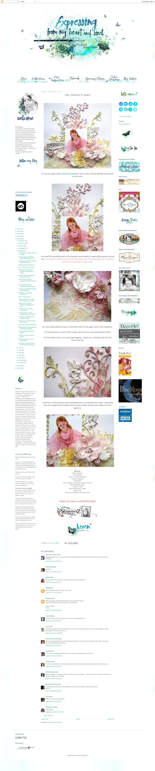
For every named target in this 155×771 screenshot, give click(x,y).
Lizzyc (47, 626)
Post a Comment (48, 715)
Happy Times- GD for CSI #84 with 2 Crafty (26, 321)
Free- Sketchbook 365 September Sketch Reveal (26, 285)
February (21, 360)
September (22, 248)
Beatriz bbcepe (50, 672)
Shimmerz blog (68, 174)
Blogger (85, 755)
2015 (18, 234)
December (22, 241)
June (20, 350)
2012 (18, 365)
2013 (18, 239)
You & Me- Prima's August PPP (27, 325)
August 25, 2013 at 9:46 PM (53, 621)
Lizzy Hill (48, 616)
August (21, 251)
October (21, 246)
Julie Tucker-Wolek (51, 554)
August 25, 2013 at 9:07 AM (53, 561)
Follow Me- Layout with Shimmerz (25, 293)
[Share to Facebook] (75, 543)
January (21, 362)
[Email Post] (65, 543)
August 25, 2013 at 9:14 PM (53, 610)
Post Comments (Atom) (55, 722)
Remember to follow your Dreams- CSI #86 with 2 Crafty (26, 271)
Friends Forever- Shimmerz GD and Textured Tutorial (27, 328)
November (22, 243)
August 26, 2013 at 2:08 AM (53, 645)
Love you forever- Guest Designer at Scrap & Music (26, 313)
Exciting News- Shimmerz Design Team (25, 309)
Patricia (48, 651)
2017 (18, 229)
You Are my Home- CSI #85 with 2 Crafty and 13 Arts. (26, 300)
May (20, 352)
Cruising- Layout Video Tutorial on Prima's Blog (27, 289)
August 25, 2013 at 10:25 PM (54, 633)
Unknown (48, 598)
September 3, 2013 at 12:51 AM (55, 712)
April (20, 355)
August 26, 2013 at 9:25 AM (53, 666)
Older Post (111, 719)
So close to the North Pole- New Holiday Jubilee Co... (26, 257)
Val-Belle (48, 661)
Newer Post (44, 719)
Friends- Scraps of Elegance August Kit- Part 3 (26, 276)
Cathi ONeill (49, 567)
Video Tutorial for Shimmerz (26, 265)
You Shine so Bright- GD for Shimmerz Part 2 (26, 317)
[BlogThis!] (71, 543)
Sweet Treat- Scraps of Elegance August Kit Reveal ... (27, 281)
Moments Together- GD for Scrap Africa (26, 340)
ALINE (47, 588)
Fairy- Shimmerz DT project (26, 267)
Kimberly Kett (50, 707)
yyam (47, 696)
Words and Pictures (51, 684)
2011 (18, 368)
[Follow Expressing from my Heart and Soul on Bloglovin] (21, 196)
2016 (18, 231)
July (20, 348)
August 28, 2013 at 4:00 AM (53, 701)
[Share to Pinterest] (77, 543)
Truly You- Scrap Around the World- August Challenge (26, 344)
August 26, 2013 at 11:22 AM (54, 678)
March (21, 357)
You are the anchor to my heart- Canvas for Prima (27, 261)
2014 (18, 236)
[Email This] (69, 543)
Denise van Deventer (52, 639)
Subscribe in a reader (125, 116)
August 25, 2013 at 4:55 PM (53, 592)
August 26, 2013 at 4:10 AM (53, 656)
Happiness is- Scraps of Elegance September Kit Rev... (26, 305)
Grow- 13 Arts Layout (24, 297)
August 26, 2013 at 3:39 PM (53, 691)
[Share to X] (73, 543)
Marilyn (48, 577)
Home (78, 719)
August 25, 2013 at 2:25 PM (53, 572)
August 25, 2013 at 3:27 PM (53, 582)
